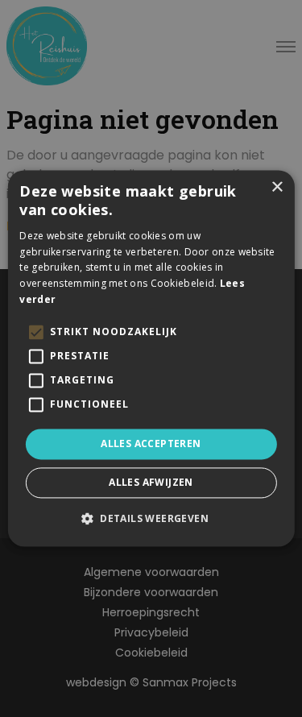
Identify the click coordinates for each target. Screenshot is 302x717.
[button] (151, 519)
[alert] (151, 358)
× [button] (277, 187)
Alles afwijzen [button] (151, 483)
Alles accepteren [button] (151, 443)
